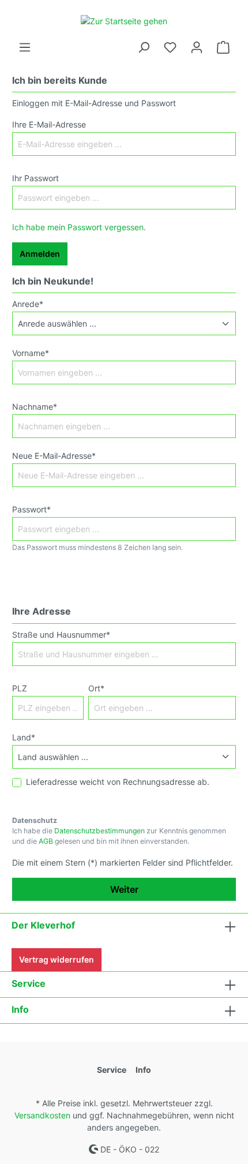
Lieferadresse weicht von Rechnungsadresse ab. (117, 782)
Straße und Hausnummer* (61, 634)
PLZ (19, 688)
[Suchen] (143, 47)
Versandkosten (42, 1115)
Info (20, 1009)
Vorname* (30, 353)
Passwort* (31, 509)
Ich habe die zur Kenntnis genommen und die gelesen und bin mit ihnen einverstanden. (119, 835)
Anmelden (40, 254)
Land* (23, 737)
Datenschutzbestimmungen (99, 830)
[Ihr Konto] (196, 47)
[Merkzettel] (170, 47)
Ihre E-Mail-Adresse (49, 124)
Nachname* (34, 406)
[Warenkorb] (223, 47)
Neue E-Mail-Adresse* (54, 456)
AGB (46, 841)
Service (29, 983)
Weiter (124, 889)
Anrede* (27, 304)
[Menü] (25, 47)
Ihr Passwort (35, 178)
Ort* (96, 688)
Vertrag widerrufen (56, 959)
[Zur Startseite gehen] (124, 20)
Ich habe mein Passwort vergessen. (79, 227)
